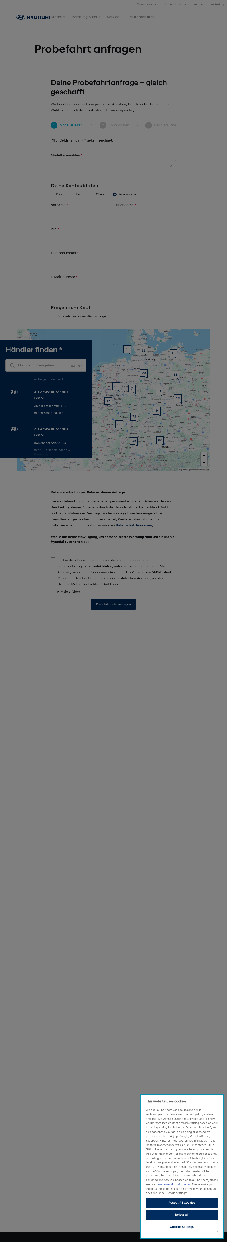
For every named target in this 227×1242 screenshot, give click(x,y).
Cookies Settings (182, 1227)
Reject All (182, 1214)
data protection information (174, 1184)
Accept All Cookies (182, 1202)
